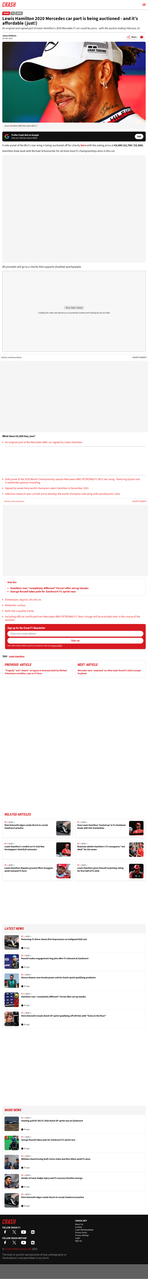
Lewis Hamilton (16, 656)
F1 (13, 13)
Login (77, 1238)
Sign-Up (78, 1241)
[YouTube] (24, 1233)
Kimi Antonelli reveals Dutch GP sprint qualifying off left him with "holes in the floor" (63, 1015)
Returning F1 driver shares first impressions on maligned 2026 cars (54, 939)
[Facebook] (5, 1233)
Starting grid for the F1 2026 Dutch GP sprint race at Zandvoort (52, 1120)
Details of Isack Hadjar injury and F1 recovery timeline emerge (52, 1178)
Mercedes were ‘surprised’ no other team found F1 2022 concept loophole (109, 672)
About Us (79, 1224)
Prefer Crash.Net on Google (25, 135)
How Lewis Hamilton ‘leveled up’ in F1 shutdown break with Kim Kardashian (101, 827)
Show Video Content (74, 308)
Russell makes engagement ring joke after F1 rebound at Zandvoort (54, 958)
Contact (78, 1227)
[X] (15, 1233)
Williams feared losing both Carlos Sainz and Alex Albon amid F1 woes (55, 1159)
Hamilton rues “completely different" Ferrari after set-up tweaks (49, 588)
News (19, 13)
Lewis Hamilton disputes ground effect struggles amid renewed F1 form (28, 870)
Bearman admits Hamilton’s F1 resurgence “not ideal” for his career (101, 848)
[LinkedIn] (33, 1233)
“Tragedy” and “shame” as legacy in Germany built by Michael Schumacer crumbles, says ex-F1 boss (36, 672)
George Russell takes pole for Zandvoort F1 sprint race (43, 592)
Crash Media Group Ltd (18, 1249)
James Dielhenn (9, 35)
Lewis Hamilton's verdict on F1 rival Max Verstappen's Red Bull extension (24, 848)
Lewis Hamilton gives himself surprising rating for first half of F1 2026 (100, 870)
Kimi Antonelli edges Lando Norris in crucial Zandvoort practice (26, 827)
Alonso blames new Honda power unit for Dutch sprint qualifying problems (58, 977)
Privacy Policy (56, 645)
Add (139, 136)
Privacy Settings (82, 1235)
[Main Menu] (144, 4)
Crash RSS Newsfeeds (84, 1230)
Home (6, 13)
